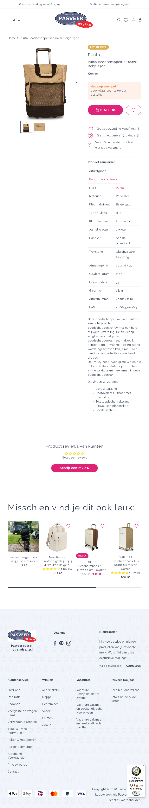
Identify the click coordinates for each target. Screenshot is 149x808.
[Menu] (142, 766)
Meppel (47, 697)
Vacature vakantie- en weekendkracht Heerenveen (89, 708)
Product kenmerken (101, 162)
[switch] (136, 793)
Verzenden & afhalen (22, 721)
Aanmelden (133, 666)
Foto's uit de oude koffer (123, 698)
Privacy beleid (18, 764)
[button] (14, 20)
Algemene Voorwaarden (17, 755)
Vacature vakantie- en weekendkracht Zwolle (89, 723)
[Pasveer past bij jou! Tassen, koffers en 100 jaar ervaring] (74, 20)
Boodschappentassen (104, 179)
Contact (13, 771)
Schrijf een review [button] (74, 468)
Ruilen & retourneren (22, 739)
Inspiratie (14, 697)
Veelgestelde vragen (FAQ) (22, 712)
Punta (120, 187)
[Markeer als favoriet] (133, 110)
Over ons (14, 690)
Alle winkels (50, 690)
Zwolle (46, 725)
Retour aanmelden (20, 746)
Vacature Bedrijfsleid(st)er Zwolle (88, 693)
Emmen (47, 718)
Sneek (46, 711)
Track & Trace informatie (17, 730)
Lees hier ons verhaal (125, 690)
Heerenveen (50, 704)
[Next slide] (76, 82)
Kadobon (14, 704)
